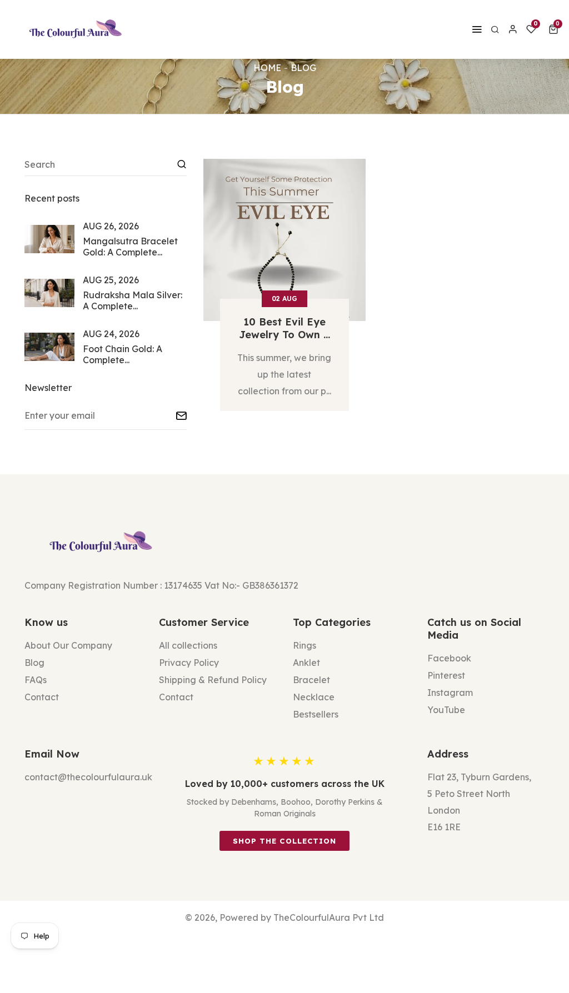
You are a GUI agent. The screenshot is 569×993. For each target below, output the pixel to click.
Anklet (306, 662)
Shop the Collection (284, 840)
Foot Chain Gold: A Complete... (122, 354)
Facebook (449, 658)
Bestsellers (315, 714)
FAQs (35, 679)
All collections (188, 645)
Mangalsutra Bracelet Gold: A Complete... (130, 246)
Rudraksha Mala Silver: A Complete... (132, 300)
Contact (41, 697)
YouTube (446, 709)
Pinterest (446, 675)
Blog (34, 662)
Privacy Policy (189, 662)
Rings (304, 645)
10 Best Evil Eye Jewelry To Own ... (284, 328)
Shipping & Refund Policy (213, 679)
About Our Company (68, 645)
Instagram (450, 692)
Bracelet (311, 679)
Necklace (314, 697)
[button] (555, 29)
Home (267, 67)
